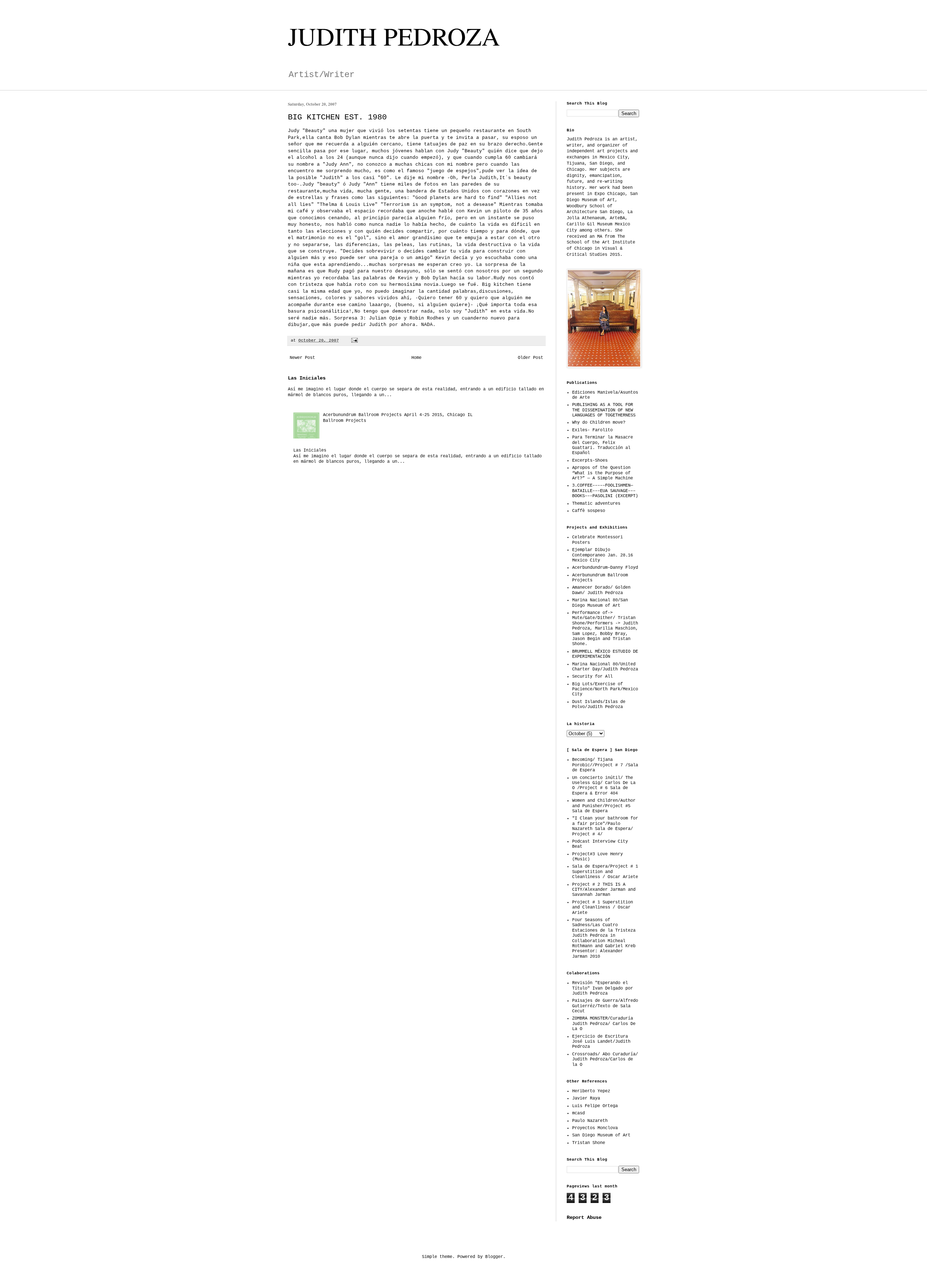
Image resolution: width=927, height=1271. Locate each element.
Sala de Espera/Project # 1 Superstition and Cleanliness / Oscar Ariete (605, 872)
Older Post (530, 357)
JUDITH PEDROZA (394, 36)
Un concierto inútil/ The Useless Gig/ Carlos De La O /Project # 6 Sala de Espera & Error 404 (604, 785)
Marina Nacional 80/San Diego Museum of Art (600, 603)
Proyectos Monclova (595, 1128)
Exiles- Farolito (592, 430)
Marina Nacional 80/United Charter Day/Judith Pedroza (605, 667)
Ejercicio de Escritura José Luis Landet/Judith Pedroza (601, 1042)
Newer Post (302, 357)
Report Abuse (584, 1217)
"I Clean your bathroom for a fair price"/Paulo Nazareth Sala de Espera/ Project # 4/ (605, 826)
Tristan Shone (588, 1142)
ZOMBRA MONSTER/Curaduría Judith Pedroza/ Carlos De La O (604, 1023)
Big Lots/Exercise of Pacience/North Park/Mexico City (605, 689)
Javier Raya (586, 1098)
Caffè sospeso (588, 510)
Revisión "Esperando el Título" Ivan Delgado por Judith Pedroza (602, 988)
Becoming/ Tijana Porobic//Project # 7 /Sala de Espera (605, 765)
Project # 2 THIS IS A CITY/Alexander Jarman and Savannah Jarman (604, 890)
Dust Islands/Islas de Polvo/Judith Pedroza (598, 704)
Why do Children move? (598, 422)
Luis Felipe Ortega (595, 1106)
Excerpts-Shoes (590, 460)
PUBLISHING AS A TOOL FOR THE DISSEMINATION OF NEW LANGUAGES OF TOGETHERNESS (604, 410)
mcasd (578, 1113)
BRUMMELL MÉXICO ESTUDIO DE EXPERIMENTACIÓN (605, 654)
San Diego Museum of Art (601, 1135)
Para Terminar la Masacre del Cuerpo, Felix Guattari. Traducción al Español (602, 445)
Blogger (494, 1256)
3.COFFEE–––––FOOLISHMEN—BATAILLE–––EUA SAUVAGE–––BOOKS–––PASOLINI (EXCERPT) (605, 491)
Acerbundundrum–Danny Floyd (605, 567)
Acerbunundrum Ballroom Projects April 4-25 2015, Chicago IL (398, 415)
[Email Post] (354, 340)
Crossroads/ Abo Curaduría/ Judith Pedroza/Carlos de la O (605, 1059)
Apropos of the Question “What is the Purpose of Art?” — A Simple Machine (602, 473)
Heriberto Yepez (591, 1091)
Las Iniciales (307, 378)
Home (416, 357)
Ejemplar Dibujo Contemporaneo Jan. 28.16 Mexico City (602, 555)
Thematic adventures (596, 503)
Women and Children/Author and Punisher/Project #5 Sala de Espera (604, 806)
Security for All (592, 676)
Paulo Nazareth (590, 1120)
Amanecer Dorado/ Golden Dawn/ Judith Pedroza (601, 590)
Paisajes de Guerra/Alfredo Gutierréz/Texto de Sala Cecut (605, 1006)
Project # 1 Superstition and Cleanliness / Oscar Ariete (602, 907)
